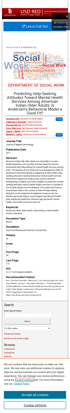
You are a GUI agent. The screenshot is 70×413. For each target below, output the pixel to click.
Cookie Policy (22, 383)
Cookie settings (25, 379)
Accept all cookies (35, 395)
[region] (35, 385)
